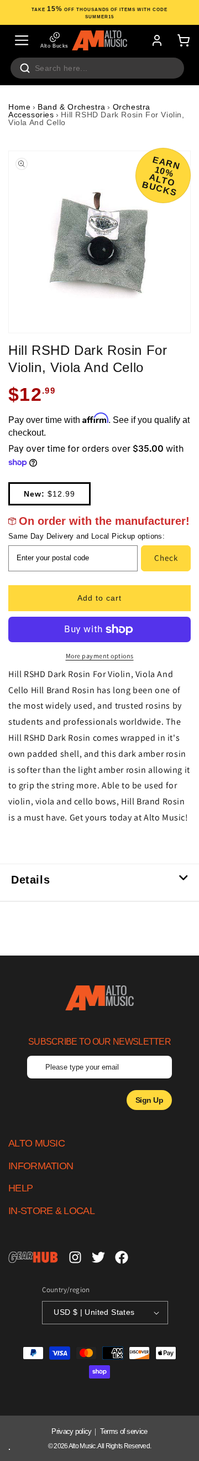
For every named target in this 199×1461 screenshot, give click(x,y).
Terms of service (124, 1431)
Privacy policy (71, 1431)
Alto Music (82, 1446)
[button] (21, 40)
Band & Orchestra (72, 106)
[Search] (24, 68)
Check (166, 558)
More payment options (100, 656)
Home (19, 106)
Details (30, 880)
